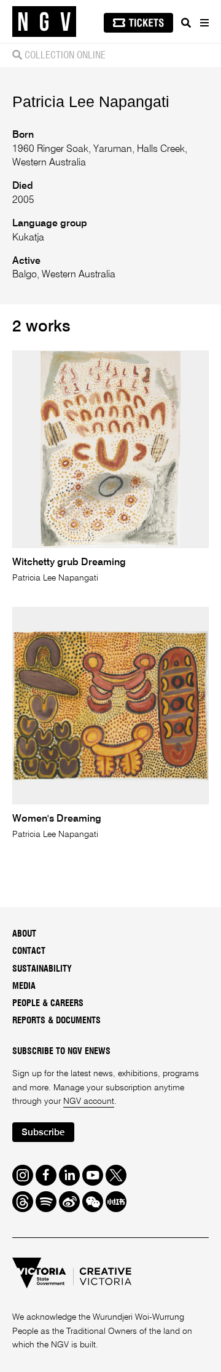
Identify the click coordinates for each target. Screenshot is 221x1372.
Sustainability (42, 969)
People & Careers (47, 1003)
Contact (28, 951)
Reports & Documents (56, 1021)
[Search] (186, 23)
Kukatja (28, 238)
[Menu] (204, 23)
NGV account (88, 1101)
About (24, 934)
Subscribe (42, 1132)
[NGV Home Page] (44, 21)
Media (24, 986)
